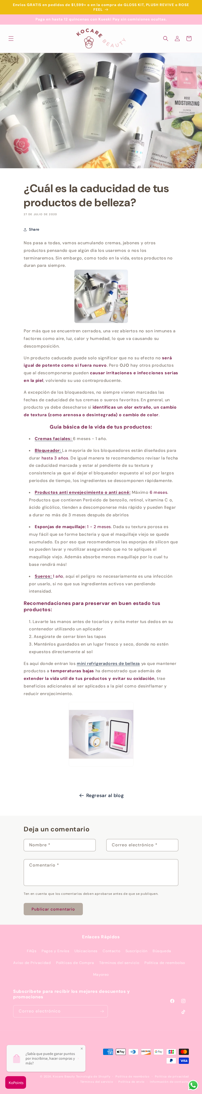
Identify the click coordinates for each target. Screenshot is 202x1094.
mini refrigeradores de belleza (108, 663)
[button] (11, 38)
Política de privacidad (172, 1076)
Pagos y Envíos (55, 951)
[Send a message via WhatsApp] (193, 1085)
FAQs (31, 951)
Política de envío (131, 1082)
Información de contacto (169, 1082)
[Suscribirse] (102, 1011)
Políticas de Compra (75, 962)
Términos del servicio (119, 962)
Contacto (111, 951)
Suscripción (136, 951)
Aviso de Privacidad (32, 962)
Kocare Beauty (64, 1076)
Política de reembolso (164, 962)
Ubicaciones (86, 951)
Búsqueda (162, 951)
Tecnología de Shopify (93, 1076)
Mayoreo (101, 974)
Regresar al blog (105, 795)
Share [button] (34, 229)
